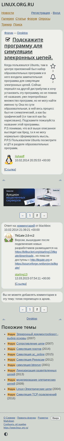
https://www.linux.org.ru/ (16, 427)
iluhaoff (19, 156)
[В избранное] (53, 66)
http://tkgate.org (40, 259)
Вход (56, 13)
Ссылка (10, 169)
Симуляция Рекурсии (30, 359)
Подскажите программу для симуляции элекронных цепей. (28, 48)
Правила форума (26, 417)
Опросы (44, 18)
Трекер (6, 24)
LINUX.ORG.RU (17, 4)
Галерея (7, 18)
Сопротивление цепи (30, 343)
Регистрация (40, 13)
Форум (32, 18)
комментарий (26, 225)
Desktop (22, 32)
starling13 (21, 274)
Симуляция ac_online (30, 354)
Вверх (55, 418)
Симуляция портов (28, 348)
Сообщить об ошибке (15, 424)
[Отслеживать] (53, 77)
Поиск (17, 24)
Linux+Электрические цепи (34, 388)
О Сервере (9, 417)
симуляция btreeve (28, 364)
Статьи (20, 18)
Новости (7, 13)
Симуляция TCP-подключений (36, 394)
